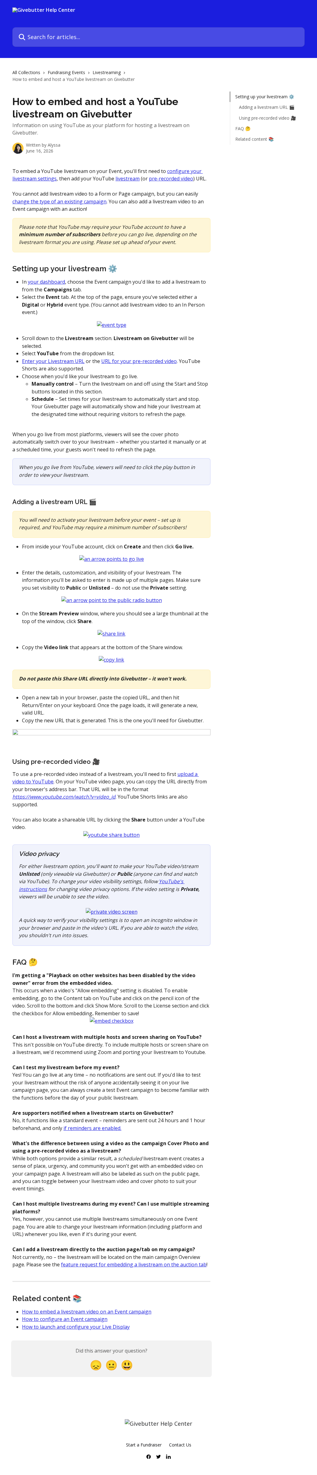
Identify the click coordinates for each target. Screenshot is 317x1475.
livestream (127, 178)
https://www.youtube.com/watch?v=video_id (63, 796)
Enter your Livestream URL (53, 361)
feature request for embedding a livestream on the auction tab (133, 1264)
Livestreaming (107, 72)
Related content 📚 (254, 139)
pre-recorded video (171, 178)
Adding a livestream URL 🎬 (266, 107)
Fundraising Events (66, 72)
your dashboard (46, 281)
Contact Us (180, 1445)
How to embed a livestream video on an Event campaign (86, 1311)
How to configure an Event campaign (64, 1319)
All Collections (26, 72)
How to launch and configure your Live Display (76, 1326)
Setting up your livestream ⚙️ (264, 97)
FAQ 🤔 (242, 128)
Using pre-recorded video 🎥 (267, 118)
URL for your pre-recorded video (139, 361)
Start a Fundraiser (144, 1445)
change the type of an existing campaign (59, 201)
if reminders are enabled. (92, 1128)
